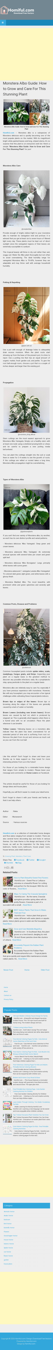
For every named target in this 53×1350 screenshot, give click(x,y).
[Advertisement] (26, 54)
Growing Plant (10, 856)
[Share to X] (10, 867)
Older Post (45, 970)
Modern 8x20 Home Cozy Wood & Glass (26, 1077)
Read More (22, 889)
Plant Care (27, 856)
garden (6, 1260)
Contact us (7, 995)
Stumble (9, 863)
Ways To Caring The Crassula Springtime (30, 894)
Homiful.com (8, 133)
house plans (8, 1264)
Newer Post (8, 970)
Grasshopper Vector (10, 1236)
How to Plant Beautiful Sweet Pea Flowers (31, 878)
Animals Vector (9, 1211)
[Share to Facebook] (12, 867)
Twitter (31, 860)
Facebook (20, 860)
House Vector (8, 1240)
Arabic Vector (8, 1215)
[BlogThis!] (7, 867)
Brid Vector (7, 1224)
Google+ (42, 860)
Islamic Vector (9, 1244)
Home (27, 970)
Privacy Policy (8, 999)
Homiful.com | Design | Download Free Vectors (33, 1339)
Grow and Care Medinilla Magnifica (28, 929)
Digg (19, 863)
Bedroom (7, 1220)
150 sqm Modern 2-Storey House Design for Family (30, 1016)
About (6, 991)
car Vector (7, 1252)
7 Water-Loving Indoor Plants (23, 1027)
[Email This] (5, 867)
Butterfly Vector (9, 1228)
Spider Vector (8, 1248)
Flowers (6, 1232)
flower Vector (8, 1256)
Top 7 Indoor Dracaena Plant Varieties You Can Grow (31, 1115)
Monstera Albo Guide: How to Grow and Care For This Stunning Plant (25, 88)
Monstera (19, 856)
